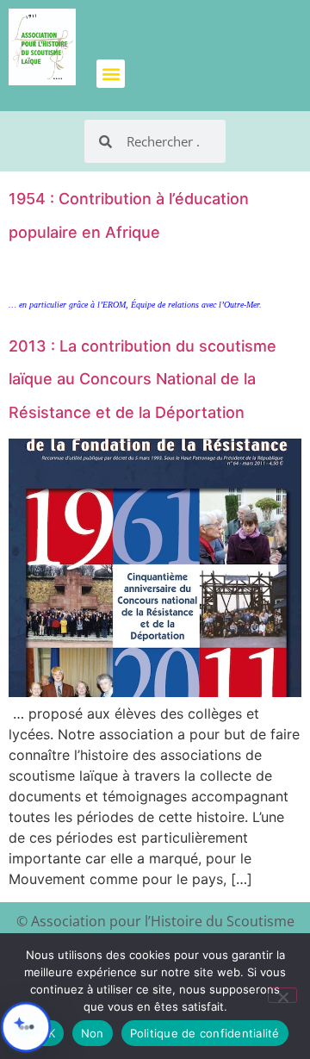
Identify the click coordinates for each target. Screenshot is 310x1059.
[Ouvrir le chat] (26, 1027)
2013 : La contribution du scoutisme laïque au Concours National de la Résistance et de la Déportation (142, 379)
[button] (110, 73)
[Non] (282, 995)
